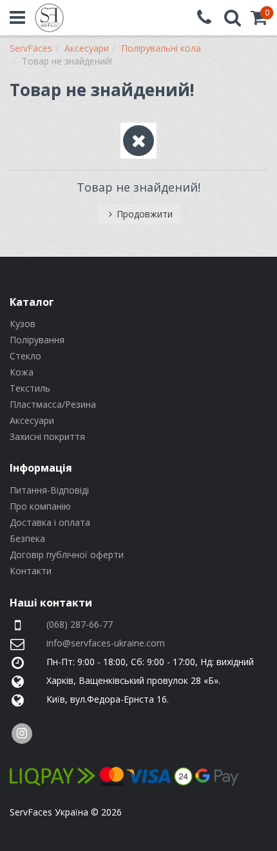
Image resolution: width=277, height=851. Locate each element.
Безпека (27, 538)
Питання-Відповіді (49, 490)
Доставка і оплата (50, 522)
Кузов (22, 323)
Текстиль (30, 388)
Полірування (37, 340)
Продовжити (145, 214)
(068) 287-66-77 (79, 624)
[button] (259, 20)
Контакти (31, 571)
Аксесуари (32, 420)
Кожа (21, 372)
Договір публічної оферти (67, 554)
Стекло (25, 356)
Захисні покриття (47, 436)
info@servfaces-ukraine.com (105, 643)
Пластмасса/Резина (53, 404)
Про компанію (40, 506)
